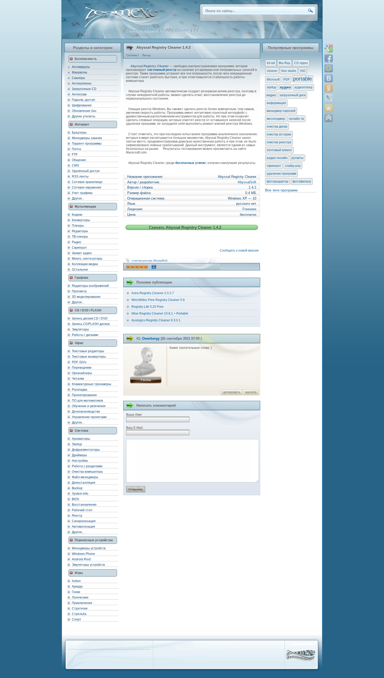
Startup (77, 444)
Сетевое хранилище (87, 182)
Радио (76, 242)
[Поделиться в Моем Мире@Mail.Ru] (328, 68)
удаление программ (281, 173)
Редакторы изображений (90, 286)
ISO (302, 71)
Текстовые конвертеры (89, 356)
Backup (77, 488)
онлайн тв (296, 119)
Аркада (77, 586)
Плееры (78, 225)
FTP (75, 154)
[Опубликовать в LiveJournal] (328, 98)
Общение (79, 160)
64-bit (271, 63)
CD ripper (301, 63)
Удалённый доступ (86, 171)
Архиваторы (81, 439)
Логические (80, 597)
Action (76, 581)
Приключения (82, 603)
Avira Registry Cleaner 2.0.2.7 (152, 293)
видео (271, 95)
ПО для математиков (87, 400)
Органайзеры (82, 373)
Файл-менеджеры (85, 477)
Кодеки (77, 214)
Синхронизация (84, 521)
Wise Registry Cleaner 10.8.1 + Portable (159, 313)
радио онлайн (277, 158)
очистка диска (277, 126)
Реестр (77, 515)
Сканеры (78, 78)
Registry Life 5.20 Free (147, 307)
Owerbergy (151, 338)
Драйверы (79, 455)
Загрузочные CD (84, 89)
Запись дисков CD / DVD (90, 318)
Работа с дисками (85, 335)
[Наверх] (328, 118)
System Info (80, 493)
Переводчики (81, 367)
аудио (285, 87)
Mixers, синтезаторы (87, 258)
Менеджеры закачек (87, 138)
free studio (288, 71)
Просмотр (79, 291)
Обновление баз (84, 111)
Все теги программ (281, 190)
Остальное (80, 269)
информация (276, 103)
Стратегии (80, 608)
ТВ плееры (80, 236)
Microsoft (273, 79)
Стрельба (79, 614)
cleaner (272, 71)
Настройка (80, 461)
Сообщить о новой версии (240, 250)
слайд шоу (293, 166)
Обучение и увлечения (89, 406)
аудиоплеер (303, 87)
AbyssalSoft (247, 182)
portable (302, 79)
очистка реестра (142, 260)
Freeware (249, 209)
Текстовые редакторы (88, 351)
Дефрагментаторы (86, 450)
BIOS (75, 499)
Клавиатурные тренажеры (91, 384)
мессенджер (276, 119)
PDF (286, 79)
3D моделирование (86, 297)
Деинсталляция (83, 483)
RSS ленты (80, 176)
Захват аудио (82, 253)
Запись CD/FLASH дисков (90, 324)
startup (271, 87)
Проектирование (84, 395)
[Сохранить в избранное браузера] (328, 108)
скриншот (274, 166)
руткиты (298, 158)
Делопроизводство (86, 411)
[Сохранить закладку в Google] (328, 48)
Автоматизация (83, 526)
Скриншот (79, 247)
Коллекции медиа (85, 264)
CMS (75, 165)
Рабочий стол (82, 510)
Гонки (76, 592)
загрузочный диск (293, 95)
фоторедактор (277, 181)
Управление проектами (89, 417)
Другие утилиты (83, 116)
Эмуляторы (80, 329)
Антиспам (79, 94)
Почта (76, 149)
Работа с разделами (87, 466)
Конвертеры (81, 220)
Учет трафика (82, 193)
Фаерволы (79, 72)
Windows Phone (83, 554)
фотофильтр (301, 181)
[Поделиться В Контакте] (328, 78)
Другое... (78, 198)
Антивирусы (81, 67)
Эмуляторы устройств (88, 565)
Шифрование (82, 105)
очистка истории (279, 134)
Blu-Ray (284, 63)
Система (131, 55)
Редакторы (80, 231)
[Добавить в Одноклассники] (328, 88)
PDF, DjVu (79, 362)
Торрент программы (87, 143)
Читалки (78, 378)
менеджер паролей (281, 111)
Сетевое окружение (86, 187)
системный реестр (161, 70)
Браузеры (79, 132)
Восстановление (84, 504)
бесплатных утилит (190, 163)
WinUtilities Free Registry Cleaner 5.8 (158, 300)
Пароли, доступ (83, 100)
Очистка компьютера (87, 472)
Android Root (81, 559)
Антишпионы (81, 83)
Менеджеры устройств (89, 548)
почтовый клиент (279, 150)
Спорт (76, 619)
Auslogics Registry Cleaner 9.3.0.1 (156, 320)
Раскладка (79, 389)
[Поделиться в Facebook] (328, 58)
